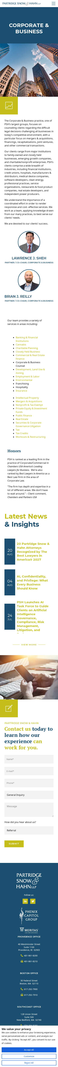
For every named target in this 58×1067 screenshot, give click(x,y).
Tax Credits (22, 433)
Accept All (29, 1049)
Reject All (29, 1062)
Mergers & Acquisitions (29, 401)
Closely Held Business (28, 351)
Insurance (21, 390)
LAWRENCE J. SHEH (29, 258)
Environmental (24, 380)
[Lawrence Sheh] (29, 242)
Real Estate (22, 419)
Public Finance (24, 415)
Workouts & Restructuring (31, 436)
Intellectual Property (27, 397)
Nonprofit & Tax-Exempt (29, 405)
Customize (29, 1056)
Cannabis (21, 344)
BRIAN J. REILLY (18, 296)
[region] (29, 1046)
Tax (17, 429)
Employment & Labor (28, 376)
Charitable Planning (27, 348)
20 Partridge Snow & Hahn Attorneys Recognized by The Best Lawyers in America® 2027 (33, 552)
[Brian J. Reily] (29, 280)
